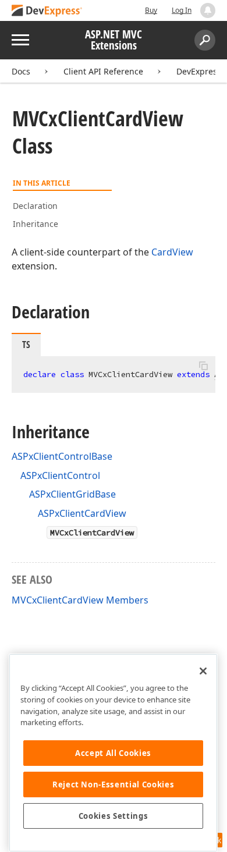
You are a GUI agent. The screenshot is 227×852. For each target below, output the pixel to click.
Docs (21, 71)
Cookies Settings (113, 816)
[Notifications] (207, 10)
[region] (113, 753)
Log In (181, 10)
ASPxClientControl (60, 475)
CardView (172, 252)
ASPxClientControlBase (62, 456)
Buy (151, 10)
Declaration (35, 205)
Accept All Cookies (113, 753)
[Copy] (203, 366)
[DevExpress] (47, 11)
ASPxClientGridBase (72, 494)
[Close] (203, 671)
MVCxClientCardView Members (80, 600)
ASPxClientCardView (82, 513)
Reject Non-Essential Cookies (113, 784)
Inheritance (35, 223)
